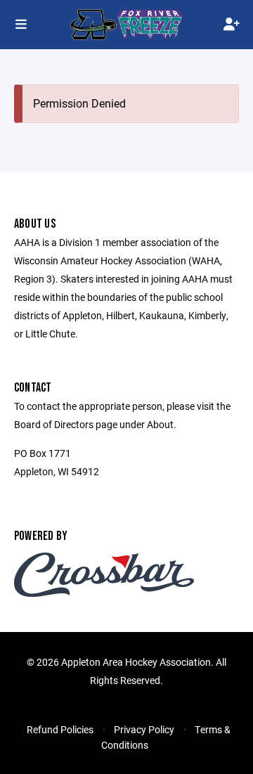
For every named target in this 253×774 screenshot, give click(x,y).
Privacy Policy (144, 729)
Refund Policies (60, 729)
